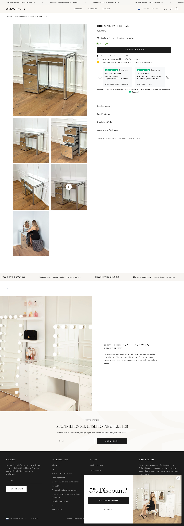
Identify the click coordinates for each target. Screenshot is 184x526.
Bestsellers (78, 9)
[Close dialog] (178, 478)
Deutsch (155, 9)
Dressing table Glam (38, 17)
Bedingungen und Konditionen (65, 482)
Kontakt (55, 486)
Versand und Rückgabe (62, 473)
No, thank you (108, 509)
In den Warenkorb (134, 50)
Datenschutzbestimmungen (64, 490)
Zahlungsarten (58, 478)
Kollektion (92, 9)
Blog (54, 505)
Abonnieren (112, 441)
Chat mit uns (96, 470)
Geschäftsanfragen (60, 501)
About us (106, 9)
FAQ (54, 469)
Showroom (57, 509)
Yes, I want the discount (108, 501)
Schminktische (21, 17)
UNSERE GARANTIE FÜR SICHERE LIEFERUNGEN (118, 138)
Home (9, 17)
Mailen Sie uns (96, 465)
